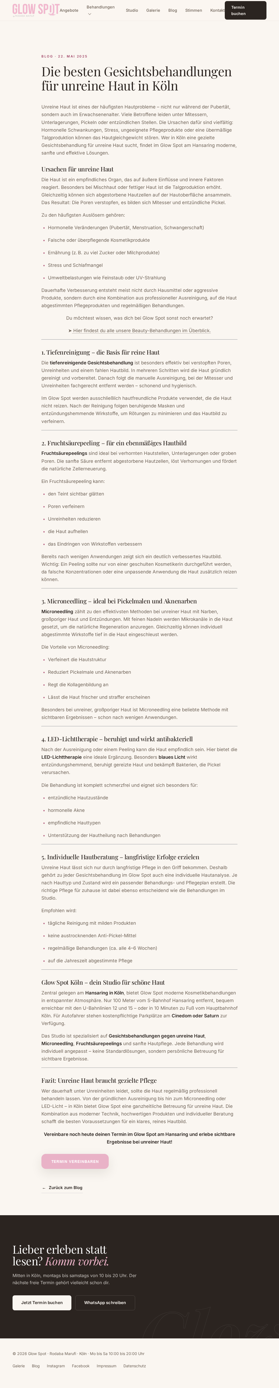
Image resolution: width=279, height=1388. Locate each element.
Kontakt (217, 10)
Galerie (153, 10)
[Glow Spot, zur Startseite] (36, 10)
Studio (132, 10)
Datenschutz (134, 1365)
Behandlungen (101, 7)
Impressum (106, 1365)
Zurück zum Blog (62, 1187)
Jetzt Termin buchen (42, 1302)
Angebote (69, 10)
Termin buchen (238, 10)
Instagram (56, 1365)
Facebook (81, 1365)
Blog (172, 10)
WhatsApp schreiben (105, 1302)
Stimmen (193, 10)
